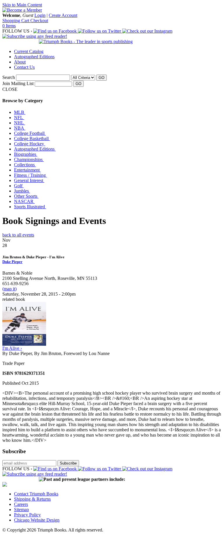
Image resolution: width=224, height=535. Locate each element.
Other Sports (26, 196)
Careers (21, 504)
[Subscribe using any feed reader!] (34, 36)
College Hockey (29, 143)
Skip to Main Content (22, 4)
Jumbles (22, 190)
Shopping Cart (16, 20)
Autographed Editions (34, 56)
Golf (19, 185)
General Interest (29, 180)
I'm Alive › (12, 348)
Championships (29, 159)
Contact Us (24, 67)
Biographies (25, 154)
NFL (19, 117)
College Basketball (32, 138)
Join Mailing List (18, 83)
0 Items (9, 25)
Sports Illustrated (30, 206)
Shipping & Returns (32, 499)
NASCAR (24, 201)
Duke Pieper (12, 261)
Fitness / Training (30, 175)
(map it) (9, 288)
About (20, 61)
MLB (19, 112)
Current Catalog (28, 51)
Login (40, 15)
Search (8, 77)
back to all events (18, 234)
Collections (25, 164)
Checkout (39, 20)
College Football (30, 133)
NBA (19, 128)
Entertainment (27, 169)
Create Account (63, 15)
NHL (19, 122)
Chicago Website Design (37, 520)
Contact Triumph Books (36, 493)
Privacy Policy (27, 514)
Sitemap (21, 509)
